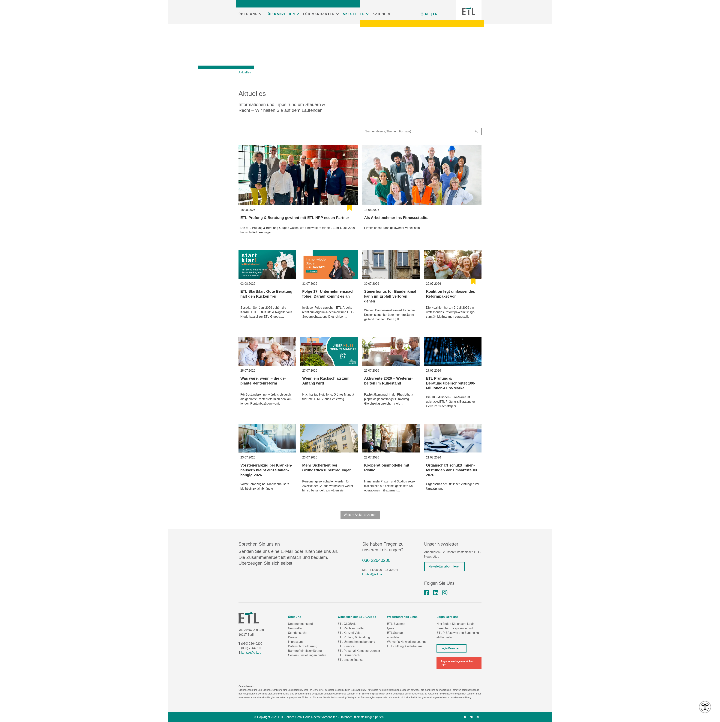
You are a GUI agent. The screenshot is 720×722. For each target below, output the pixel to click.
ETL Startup (395, 632)
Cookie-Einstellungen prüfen (307, 655)
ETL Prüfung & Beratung (354, 637)
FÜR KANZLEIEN (280, 14)
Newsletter (295, 628)
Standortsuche (297, 632)
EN (435, 14)
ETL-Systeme (396, 623)
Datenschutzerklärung (302, 646)
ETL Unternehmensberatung (356, 641)
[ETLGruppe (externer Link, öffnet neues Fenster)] (426, 593)
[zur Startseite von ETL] (468, 11)
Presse (292, 637)
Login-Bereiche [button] (449, 648)
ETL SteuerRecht (349, 655)
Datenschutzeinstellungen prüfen (362, 717)
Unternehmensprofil (301, 623)
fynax (390, 628)
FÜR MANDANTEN (319, 14)
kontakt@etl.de (372, 574)
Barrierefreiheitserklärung (305, 650)
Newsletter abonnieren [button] (444, 566)
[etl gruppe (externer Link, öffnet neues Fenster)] (435, 593)
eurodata (393, 637)
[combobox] (422, 131)
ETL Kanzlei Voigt (349, 632)
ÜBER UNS (248, 14)
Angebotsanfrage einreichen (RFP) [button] (457, 663)
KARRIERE (382, 14)
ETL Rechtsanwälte (351, 628)
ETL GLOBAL (347, 623)
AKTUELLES (354, 14)
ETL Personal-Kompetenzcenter (359, 650)
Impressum (295, 641)
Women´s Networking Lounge (407, 641)
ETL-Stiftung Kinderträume (404, 646)
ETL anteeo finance (350, 659)
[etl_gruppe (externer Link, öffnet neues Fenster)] (444, 593)
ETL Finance (346, 646)
